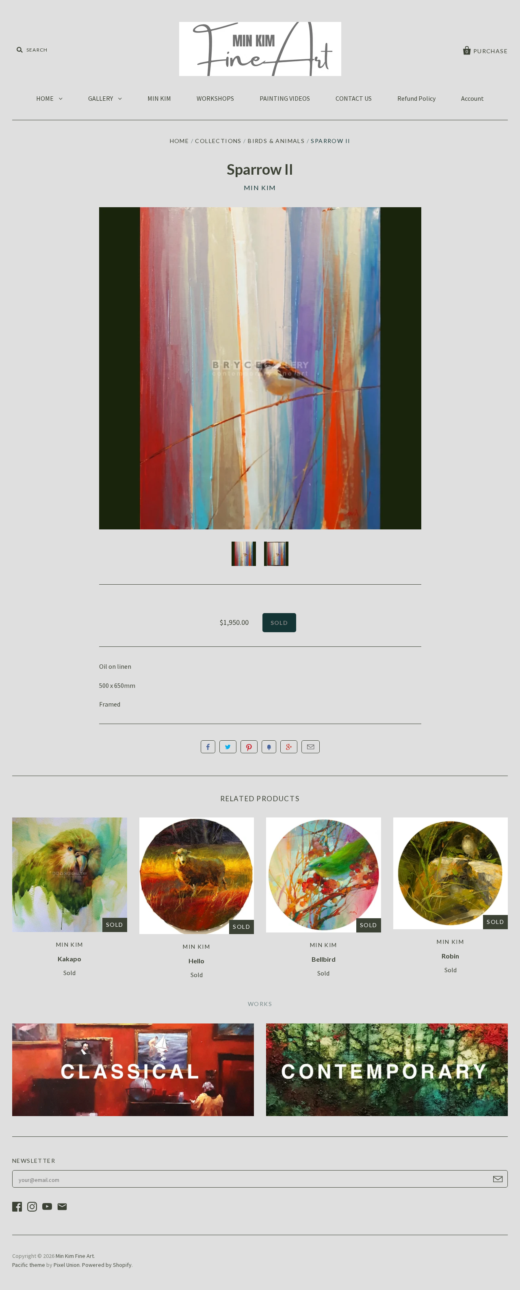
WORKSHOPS (215, 98)
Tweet (227, 746)
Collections (218, 140)
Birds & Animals (276, 140)
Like (208, 746)
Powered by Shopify (107, 1264)
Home (179, 140)
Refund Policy (416, 98)
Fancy (269, 746)
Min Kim (260, 187)
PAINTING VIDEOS (285, 98)
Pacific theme (28, 1264)
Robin (450, 956)
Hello (196, 961)
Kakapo (69, 959)
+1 (288, 746)
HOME (45, 98)
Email (310, 746)
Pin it (249, 746)
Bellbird (324, 959)
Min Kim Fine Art (75, 1256)
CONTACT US (354, 98)
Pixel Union (67, 1264)
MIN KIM (159, 98)
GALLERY (101, 98)
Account (472, 98)
